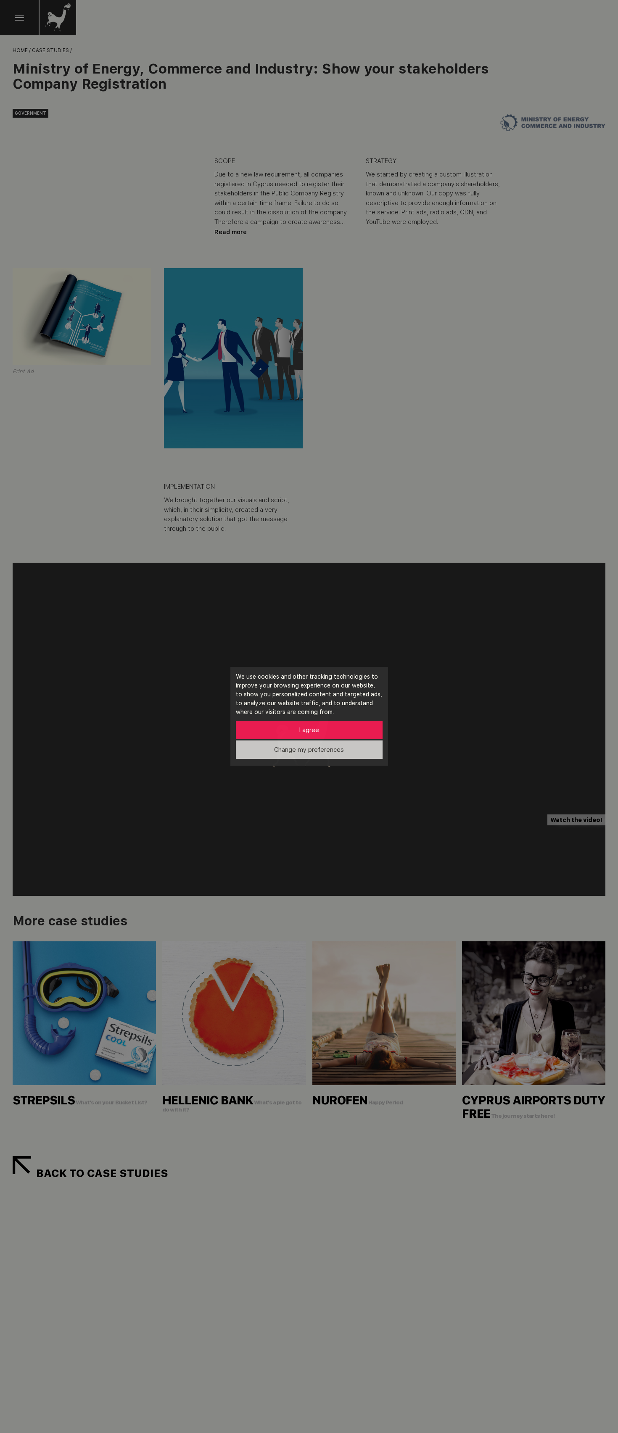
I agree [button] (309, 730)
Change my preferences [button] (309, 749)
